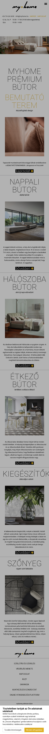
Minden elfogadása (34, 730)
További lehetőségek (12, 730)
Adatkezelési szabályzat (23, 724)
